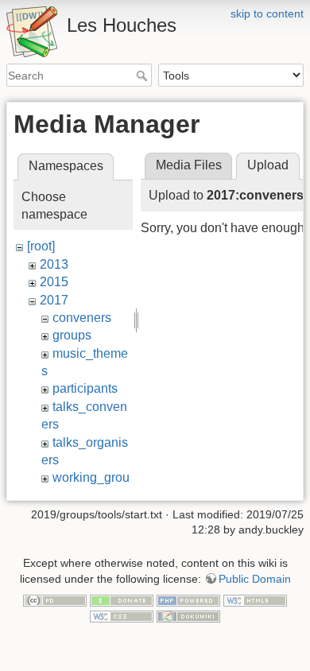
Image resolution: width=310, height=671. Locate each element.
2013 (54, 264)
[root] (41, 246)
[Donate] (121, 600)
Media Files (189, 165)
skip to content (267, 13)
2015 (54, 282)
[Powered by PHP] (188, 600)
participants (85, 388)
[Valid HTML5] (255, 600)
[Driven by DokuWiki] (188, 615)
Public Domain (255, 578)
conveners (81, 317)
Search (143, 75)
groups (71, 335)
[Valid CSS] (121, 615)
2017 (54, 300)
